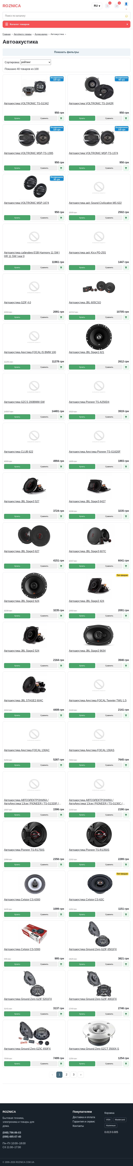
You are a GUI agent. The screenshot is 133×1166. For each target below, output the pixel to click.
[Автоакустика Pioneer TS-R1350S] (99, 834)
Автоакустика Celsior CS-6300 (22, 899)
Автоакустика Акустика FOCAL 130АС (27, 750)
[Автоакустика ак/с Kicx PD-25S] (99, 237)
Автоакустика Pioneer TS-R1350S (89, 849)
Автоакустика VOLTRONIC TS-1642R (91, 103)
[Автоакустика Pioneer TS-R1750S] (34, 834)
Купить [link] (17, 118)
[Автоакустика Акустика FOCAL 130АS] (99, 735)
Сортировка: (12, 62)
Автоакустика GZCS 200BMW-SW (24, 402)
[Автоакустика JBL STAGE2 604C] (34, 685)
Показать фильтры (66, 52)
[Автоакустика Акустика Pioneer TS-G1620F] (99, 436)
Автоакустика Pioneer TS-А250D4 (89, 402)
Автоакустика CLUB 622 (18, 451)
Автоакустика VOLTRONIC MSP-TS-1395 (28, 153)
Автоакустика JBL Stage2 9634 (87, 650)
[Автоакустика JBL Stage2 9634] (99, 635)
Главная (7, 34)
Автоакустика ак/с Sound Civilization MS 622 (95, 203)
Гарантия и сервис (84, 1121)
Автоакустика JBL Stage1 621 (86, 352)
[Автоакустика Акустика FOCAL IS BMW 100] (34, 337)
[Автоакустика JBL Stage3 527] (34, 486)
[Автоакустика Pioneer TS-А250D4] (99, 386)
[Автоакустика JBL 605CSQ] (99, 287)
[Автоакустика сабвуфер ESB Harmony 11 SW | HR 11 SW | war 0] (34, 237)
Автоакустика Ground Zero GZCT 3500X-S (94, 1048)
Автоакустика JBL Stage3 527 (21, 501)
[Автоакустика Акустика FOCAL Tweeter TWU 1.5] (99, 685)
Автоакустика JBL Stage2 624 (21, 601)
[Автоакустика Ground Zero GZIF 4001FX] (99, 983)
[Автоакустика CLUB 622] (34, 436)
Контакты (78, 1126)
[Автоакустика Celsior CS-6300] (34, 884)
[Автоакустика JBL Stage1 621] (99, 337)
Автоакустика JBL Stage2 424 (86, 601)
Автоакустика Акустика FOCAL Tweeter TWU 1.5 (98, 700)
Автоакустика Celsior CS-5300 (22, 949)
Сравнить (44, 118)
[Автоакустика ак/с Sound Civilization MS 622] (99, 187)
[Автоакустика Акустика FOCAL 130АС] (34, 735)
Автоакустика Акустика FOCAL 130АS (91, 750)
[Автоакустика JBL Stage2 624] (34, 585)
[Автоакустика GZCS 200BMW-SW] (34, 386)
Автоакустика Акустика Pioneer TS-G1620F (95, 451)
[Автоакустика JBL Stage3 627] (34, 536)
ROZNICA (12, 6)
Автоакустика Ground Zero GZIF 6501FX (93, 949)
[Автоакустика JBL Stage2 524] (34, 635)
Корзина (109, 1113)
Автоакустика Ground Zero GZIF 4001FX (93, 999)
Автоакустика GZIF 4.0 (17, 302)
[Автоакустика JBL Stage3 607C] (99, 536)
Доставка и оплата (84, 1117)
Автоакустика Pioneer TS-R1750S (24, 849)
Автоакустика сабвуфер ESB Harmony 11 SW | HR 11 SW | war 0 (32, 254)
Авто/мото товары (22, 34)
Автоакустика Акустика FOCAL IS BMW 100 (30, 352)
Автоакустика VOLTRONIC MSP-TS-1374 (93, 153)
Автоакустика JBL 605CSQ (85, 302)
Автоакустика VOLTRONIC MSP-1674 (26, 203)
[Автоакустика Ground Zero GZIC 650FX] (34, 1033)
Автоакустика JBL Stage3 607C (87, 551)
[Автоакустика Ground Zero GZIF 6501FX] (99, 934)
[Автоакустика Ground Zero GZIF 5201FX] (34, 983)
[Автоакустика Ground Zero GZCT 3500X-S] (99, 1033)
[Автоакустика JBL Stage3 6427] (99, 486)
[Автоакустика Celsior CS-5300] (34, 934)
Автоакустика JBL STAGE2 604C (23, 700)
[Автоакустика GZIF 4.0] (34, 287)
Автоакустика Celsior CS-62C (86, 899)
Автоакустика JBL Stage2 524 (21, 650)
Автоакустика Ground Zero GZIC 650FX (27, 1048)
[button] (61, 118)
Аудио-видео (41, 34)
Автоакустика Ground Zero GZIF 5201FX (28, 999)
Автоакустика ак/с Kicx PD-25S (87, 252)
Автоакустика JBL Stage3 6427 (87, 501)
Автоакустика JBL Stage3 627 (21, 551)
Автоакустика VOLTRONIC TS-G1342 (26, 103)
